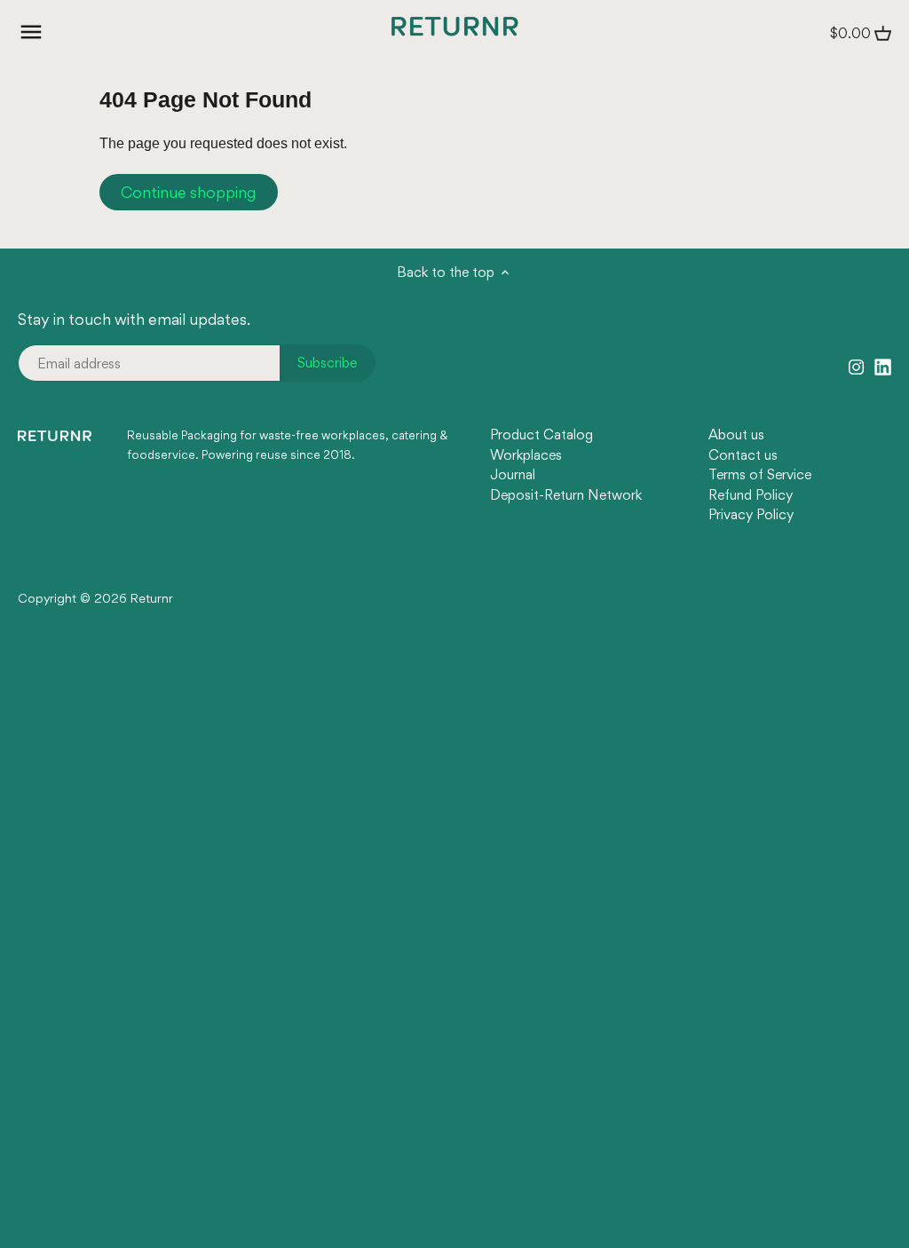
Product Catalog (541, 434)
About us (736, 434)
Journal (512, 474)
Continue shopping (188, 192)
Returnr (151, 598)
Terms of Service (759, 474)
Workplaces (526, 454)
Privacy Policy (751, 514)
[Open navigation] (31, 32)
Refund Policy (750, 494)
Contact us (743, 454)
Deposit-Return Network (566, 494)
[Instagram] (856, 365)
